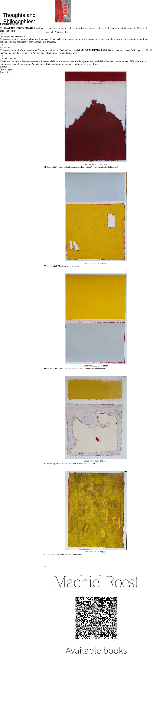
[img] (62, 11)
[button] (76, 66)
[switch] (1, 33)
